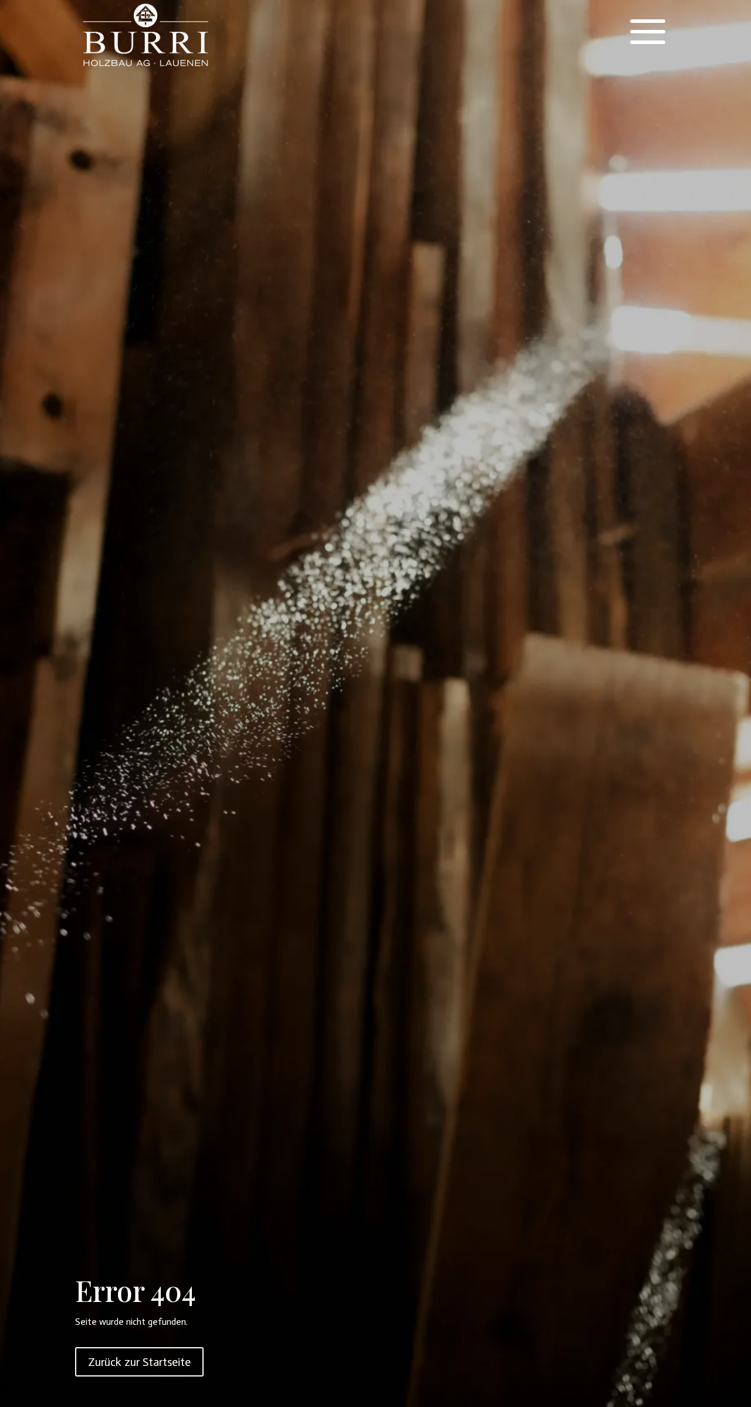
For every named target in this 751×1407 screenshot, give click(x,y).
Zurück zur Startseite (139, 1362)
